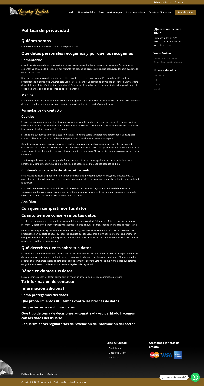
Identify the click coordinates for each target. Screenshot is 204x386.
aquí (169, 45)
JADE (156, 80)
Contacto (179, 2)
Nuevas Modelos (86, 12)
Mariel (157, 89)
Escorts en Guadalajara (110, 12)
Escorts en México (135, 12)
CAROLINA (159, 75)
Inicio (71, 12)
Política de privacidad (163, 2)
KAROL (157, 84)
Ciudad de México (117, 352)
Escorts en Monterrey (160, 12)
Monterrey (114, 357)
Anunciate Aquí (185, 12)
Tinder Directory (162, 58)
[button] (195, 377)
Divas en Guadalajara (171, 62)
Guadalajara (115, 348)
